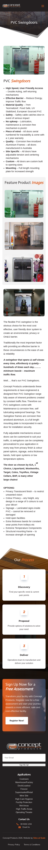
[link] (11, 6)
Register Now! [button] (17, 720)
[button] (43, 6)
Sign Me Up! (24, 765)
